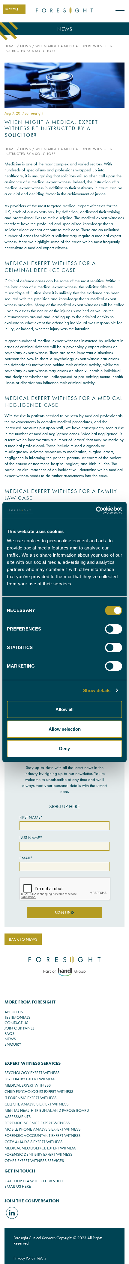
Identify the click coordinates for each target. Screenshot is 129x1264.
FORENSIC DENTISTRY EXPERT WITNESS (38, 1154)
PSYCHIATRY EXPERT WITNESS (29, 1079)
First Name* (31, 817)
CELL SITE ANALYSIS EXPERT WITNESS (36, 1104)
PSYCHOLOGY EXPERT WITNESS (31, 1072)
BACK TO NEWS (23, 939)
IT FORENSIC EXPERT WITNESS (30, 1097)
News (25, 46)
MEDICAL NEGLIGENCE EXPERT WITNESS (40, 1148)
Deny (64, 748)
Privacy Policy (24, 1258)
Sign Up (62, 912)
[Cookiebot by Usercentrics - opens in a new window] (96, 510)
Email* (26, 858)
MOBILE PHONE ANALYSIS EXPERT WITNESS (42, 1129)
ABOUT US (13, 1012)
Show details (96, 690)
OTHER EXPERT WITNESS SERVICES (34, 1160)
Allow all (65, 709)
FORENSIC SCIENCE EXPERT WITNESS (37, 1123)
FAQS (9, 1033)
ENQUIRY (12, 1044)
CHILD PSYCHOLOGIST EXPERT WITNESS (38, 1091)
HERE (26, 1186)
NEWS (10, 1038)
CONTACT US (16, 1022)
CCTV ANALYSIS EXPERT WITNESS (33, 1141)
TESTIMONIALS (17, 1017)
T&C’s (41, 1258)
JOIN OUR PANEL (19, 1028)
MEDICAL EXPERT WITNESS (27, 1085)
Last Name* (31, 837)
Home (10, 46)
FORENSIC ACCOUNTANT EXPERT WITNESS (42, 1135)
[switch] (113, 629)
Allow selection (65, 729)
